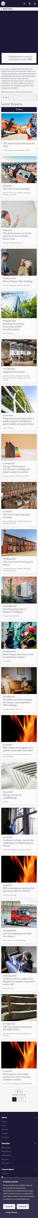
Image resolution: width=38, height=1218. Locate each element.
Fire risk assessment (20, 754)
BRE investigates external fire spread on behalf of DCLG (19, 889)
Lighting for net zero (14, 372)
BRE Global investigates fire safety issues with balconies (18, 749)
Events (4, 1125)
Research (6, 988)
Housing (6, 195)
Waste (27, 150)
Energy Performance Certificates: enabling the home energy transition (16, 469)
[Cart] (29, 4)
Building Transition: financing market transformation (13, 327)
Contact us (5, 1137)
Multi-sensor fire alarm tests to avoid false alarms (18, 655)
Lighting (20, 378)
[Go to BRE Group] (3, 4)
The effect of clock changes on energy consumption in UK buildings (17, 702)
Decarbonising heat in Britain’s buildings (15, 610)
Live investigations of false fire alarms (17, 935)
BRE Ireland (5, 1163)
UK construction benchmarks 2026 (19, 144)
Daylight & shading (23, 376)
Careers (4, 1121)
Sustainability (19, 150)
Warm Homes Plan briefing (17, 281)
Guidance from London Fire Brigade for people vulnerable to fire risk (19, 982)
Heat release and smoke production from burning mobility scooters (16, 1077)
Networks (5, 1129)
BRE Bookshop (6, 1151)
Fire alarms (7, 661)
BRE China (5, 1159)
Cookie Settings (11, 1212)
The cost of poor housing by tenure (18, 563)
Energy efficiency (9, 193)
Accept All (9, 1206)
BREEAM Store (6, 1155)
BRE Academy (6, 1147)
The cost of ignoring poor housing (16, 515)
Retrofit (13, 195)
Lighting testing (9, 376)
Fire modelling (12, 1084)
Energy (5, 243)
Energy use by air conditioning (12, 796)
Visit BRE (4, 1133)
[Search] (24, 5)
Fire (12, 988)
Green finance (8, 333)
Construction (8, 150)
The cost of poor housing (16, 189)
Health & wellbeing (24, 193)
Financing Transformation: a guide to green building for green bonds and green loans (18, 421)
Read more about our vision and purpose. (17, 92)
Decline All (23, 1206)
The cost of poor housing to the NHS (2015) (17, 1028)
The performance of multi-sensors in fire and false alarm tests (17, 236)
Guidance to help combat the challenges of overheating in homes (18, 843)
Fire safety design (9, 895)
